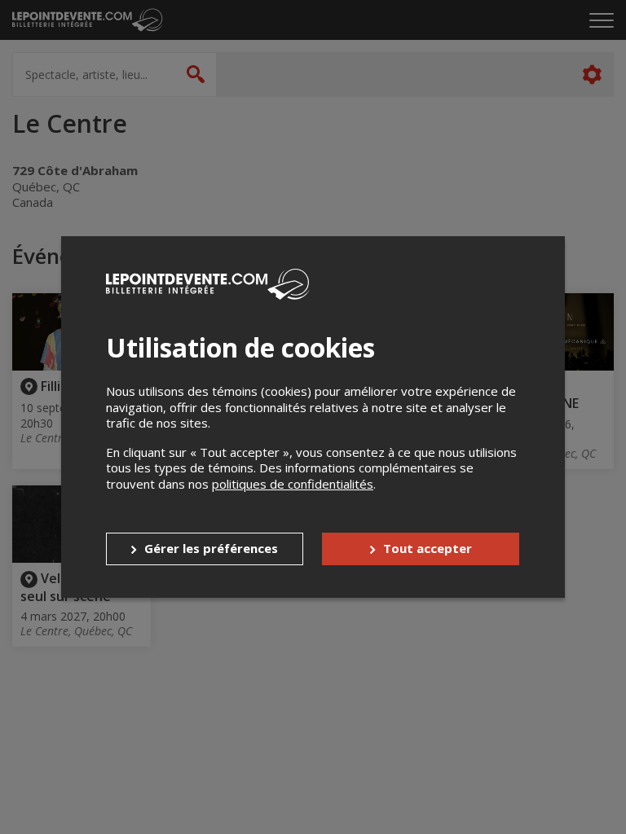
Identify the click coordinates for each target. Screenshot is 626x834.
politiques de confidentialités (292, 484)
